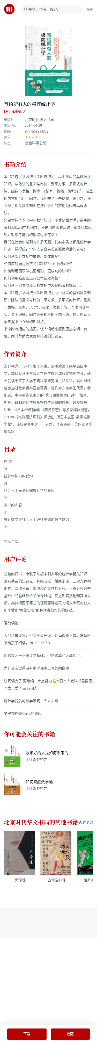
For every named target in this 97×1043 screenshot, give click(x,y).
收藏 (89, 10)
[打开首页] (11, 9)
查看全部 (86, 822)
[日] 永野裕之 (15, 111)
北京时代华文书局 (39, 120)
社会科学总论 (36, 143)
